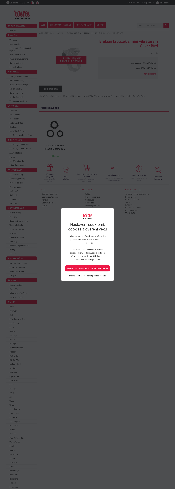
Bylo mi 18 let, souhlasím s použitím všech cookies (87, 268)
